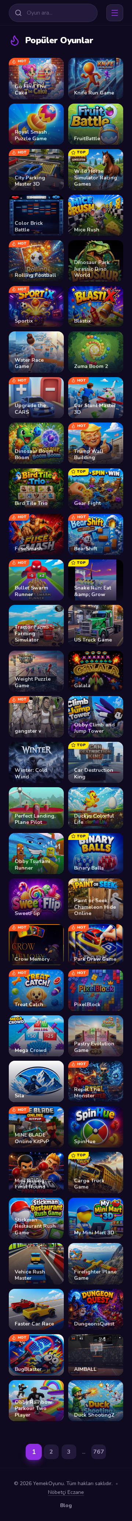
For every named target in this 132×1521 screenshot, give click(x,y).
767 (98, 1452)
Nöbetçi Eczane (66, 1492)
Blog (66, 1505)
